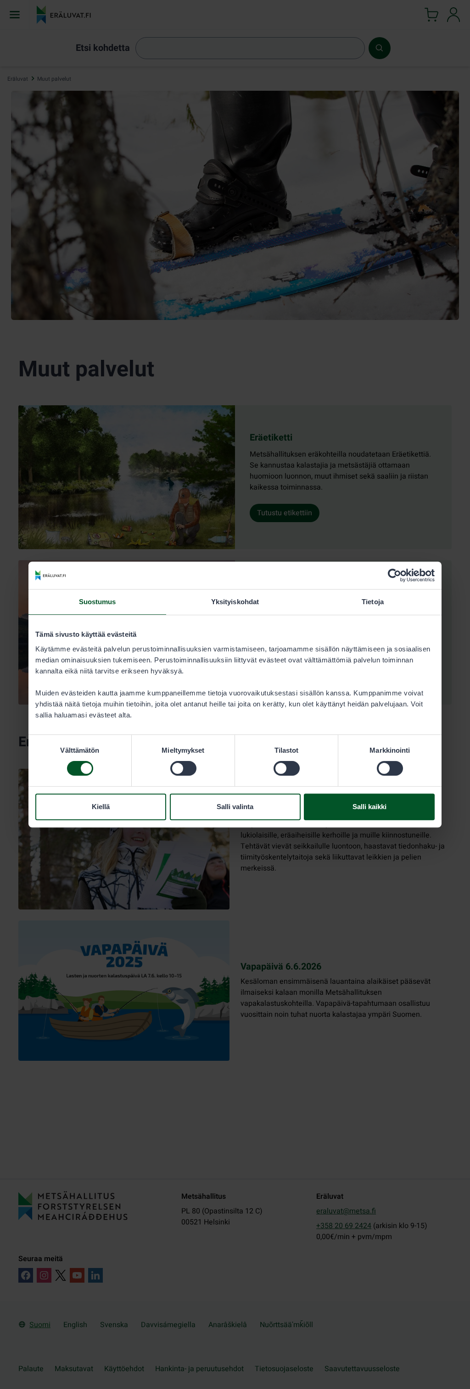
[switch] (183, 768)
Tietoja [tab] (373, 602)
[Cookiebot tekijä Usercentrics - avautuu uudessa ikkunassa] (394, 575)
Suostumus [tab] (97, 602)
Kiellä (101, 806)
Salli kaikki (369, 806)
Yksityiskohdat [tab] (235, 602)
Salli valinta (235, 806)
